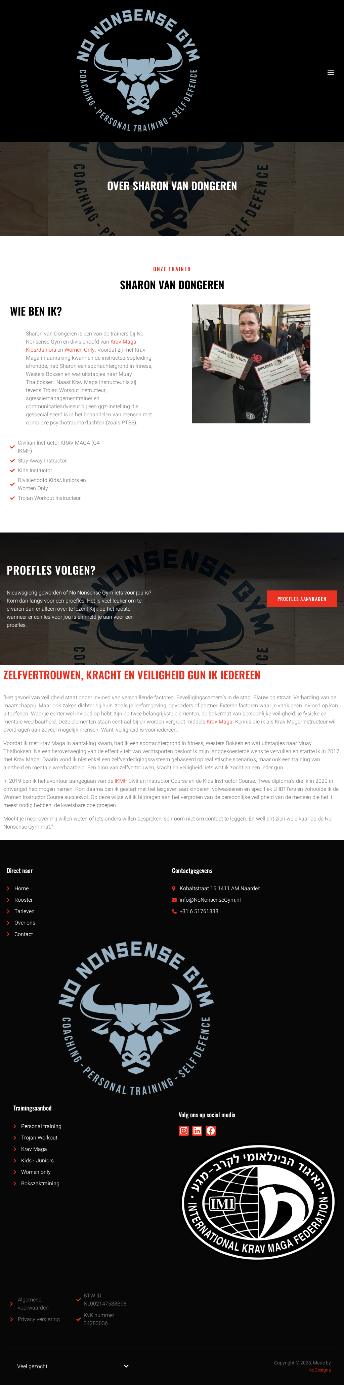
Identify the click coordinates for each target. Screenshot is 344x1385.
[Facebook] (211, 1131)
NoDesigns (319, 1370)
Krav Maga (219, 722)
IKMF (121, 781)
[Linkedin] (197, 1131)
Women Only (79, 350)
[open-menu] (330, 72)
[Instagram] (184, 1131)
